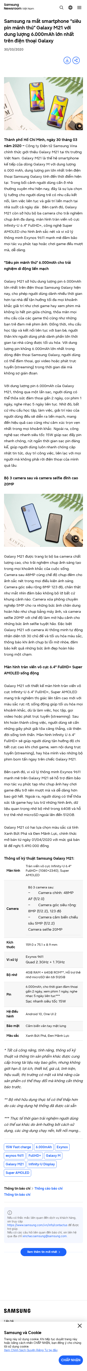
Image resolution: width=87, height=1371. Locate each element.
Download (67, 60)
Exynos (62, 1147)
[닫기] (79, 1325)
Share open (76, 60)
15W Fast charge (18, 1147)
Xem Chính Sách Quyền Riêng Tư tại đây (30, 1350)
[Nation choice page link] (70, 7)
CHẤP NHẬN (71, 1360)
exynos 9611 (15, 1156)
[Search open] (61, 7)
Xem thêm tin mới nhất (42, 1252)
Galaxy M (53, 1156)
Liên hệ (9, 1321)
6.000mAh (44, 1147)
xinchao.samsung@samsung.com (44, 1236)
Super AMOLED (17, 1173)
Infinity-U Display (42, 1164)
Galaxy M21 (15, 1164)
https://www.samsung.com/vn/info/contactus (37, 1225)
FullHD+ (35, 1156)
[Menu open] (79, 7)
